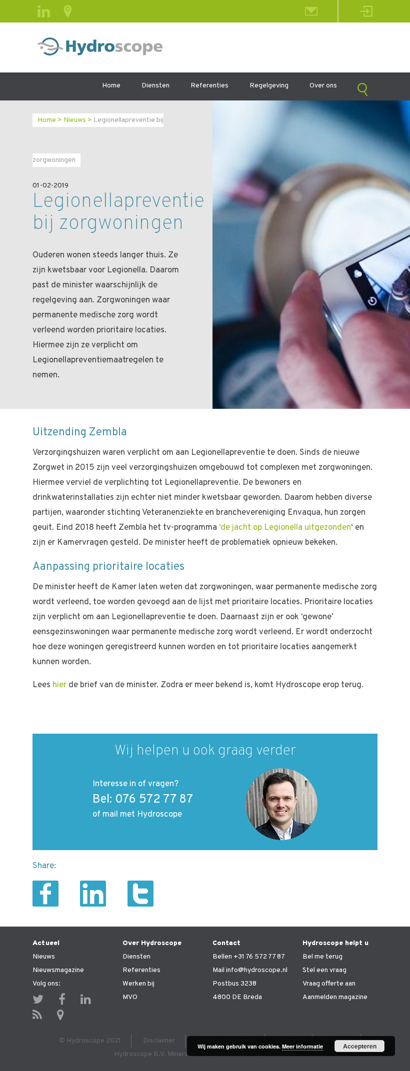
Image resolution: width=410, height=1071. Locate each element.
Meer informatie (302, 1046)
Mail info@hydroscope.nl (250, 970)
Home (111, 85)
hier (59, 685)
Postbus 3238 (234, 984)
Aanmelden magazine (335, 997)
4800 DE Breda (237, 997)
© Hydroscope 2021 (90, 1041)
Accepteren (359, 1046)
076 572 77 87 (154, 799)
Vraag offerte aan (329, 984)
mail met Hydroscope (142, 814)
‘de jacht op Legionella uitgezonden (285, 527)
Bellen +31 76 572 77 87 (248, 957)
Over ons (323, 85)
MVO (130, 997)
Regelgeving (269, 85)
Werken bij (138, 984)
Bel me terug (322, 957)
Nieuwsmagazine (58, 970)
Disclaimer (159, 1041)
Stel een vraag (324, 970)
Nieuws (75, 120)
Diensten (156, 85)
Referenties (209, 85)
